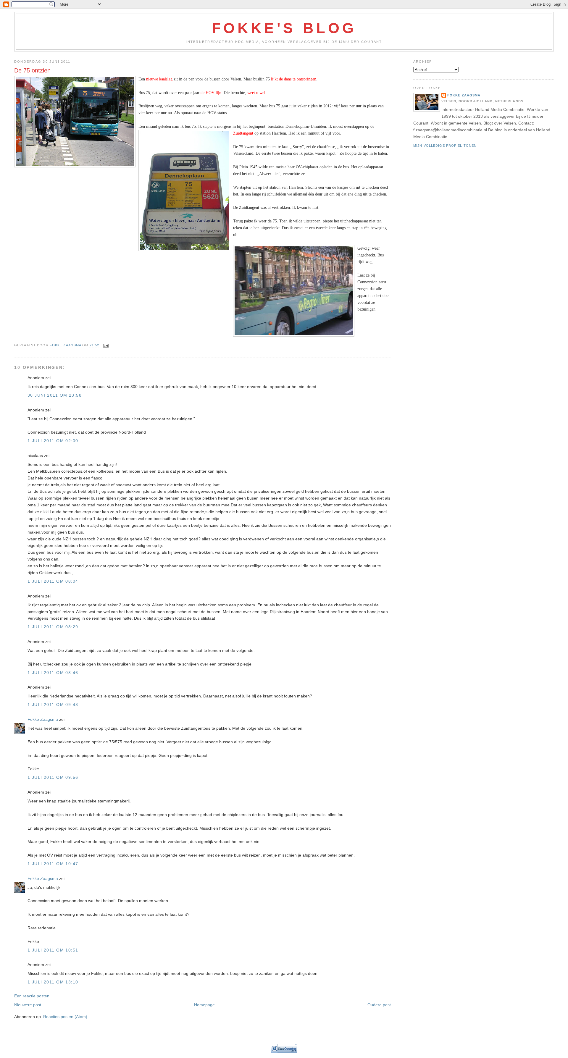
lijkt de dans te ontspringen (293, 79)
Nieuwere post (27, 1004)
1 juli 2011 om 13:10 (53, 982)
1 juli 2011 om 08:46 (53, 672)
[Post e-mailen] (105, 345)
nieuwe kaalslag (159, 79)
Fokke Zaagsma (43, 719)
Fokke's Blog (284, 28)
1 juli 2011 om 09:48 (53, 704)
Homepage (204, 1004)
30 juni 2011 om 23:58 (55, 395)
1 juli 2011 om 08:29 (53, 626)
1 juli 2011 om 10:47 (53, 863)
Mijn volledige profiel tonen (445, 145)
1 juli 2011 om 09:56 (53, 777)
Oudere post (379, 1004)
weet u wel (256, 92)
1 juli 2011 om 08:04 (53, 581)
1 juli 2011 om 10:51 (53, 950)
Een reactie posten (31, 996)
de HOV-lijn (211, 92)
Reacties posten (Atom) (65, 1016)
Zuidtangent (243, 133)
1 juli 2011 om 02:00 (53, 440)
